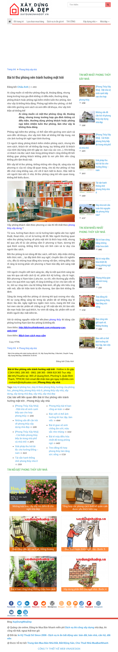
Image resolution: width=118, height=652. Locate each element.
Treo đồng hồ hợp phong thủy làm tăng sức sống (59, 451)
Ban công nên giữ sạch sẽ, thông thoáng (102, 322)
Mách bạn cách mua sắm (32, 335)
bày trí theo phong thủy (43, 387)
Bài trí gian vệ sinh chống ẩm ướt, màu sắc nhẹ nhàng (59, 428)
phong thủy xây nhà (54, 390)
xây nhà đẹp (49, 394)
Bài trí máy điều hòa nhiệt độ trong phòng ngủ (59, 439)
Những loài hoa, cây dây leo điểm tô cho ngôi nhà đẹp (33, 507)
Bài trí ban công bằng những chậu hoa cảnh (103, 243)
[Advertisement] (59, 46)
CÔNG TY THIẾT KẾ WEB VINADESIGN (59, 649)
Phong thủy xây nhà (28, 69)
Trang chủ (11, 69)
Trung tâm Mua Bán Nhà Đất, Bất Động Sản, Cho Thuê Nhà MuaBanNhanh (67, 643)
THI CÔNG (70, 21)
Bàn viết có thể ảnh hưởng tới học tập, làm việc (60, 417)
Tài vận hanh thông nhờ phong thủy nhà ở (103, 187)
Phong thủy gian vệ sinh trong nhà (103, 281)
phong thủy (17, 390)
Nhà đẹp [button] (104, 21)
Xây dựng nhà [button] (89, 21)
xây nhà (38, 394)
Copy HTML (14, 342)
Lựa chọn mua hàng (35, 21)
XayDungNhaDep (22, 622)
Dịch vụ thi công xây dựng (79, 627)
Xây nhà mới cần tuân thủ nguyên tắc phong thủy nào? (103, 209)
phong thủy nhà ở (33, 390)
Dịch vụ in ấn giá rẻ (55, 21)
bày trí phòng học (22, 387)
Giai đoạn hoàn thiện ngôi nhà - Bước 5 (85, 549)
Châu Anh (23, 87)
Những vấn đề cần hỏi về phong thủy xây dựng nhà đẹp (26, 423)
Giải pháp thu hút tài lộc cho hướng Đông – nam (26, 449)
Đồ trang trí (19, 21)
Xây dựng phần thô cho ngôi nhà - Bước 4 (84, 589)
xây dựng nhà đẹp (23, 394)
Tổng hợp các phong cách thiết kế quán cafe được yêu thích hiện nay (85, 507)
